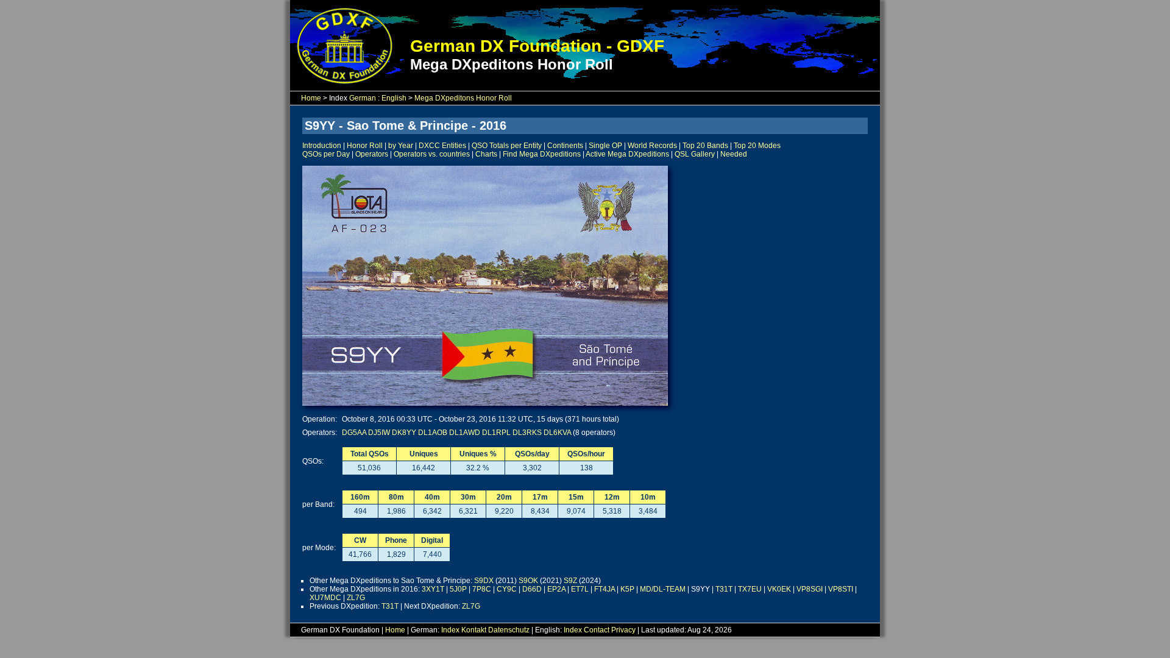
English (393, 98)
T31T (723, 589)
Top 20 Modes (757, 145)
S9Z (570, 580)
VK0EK (779, 589)
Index (450, 630)
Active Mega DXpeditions (627, 154)
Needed (733, 154)
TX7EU (750, 589)
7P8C (481, 589)
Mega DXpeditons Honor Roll (463, 98)
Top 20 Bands (705, 145)
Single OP (605, 145)
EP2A (556, 589)
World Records (652, 145)
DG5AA (354, 432)
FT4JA (604, 589)
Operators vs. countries (432, 154)
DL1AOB (432, 432)
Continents (565, 145)
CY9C (507, 589)
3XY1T (433, 589)
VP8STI (840, 589)
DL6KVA (557, 432)
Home (311, 98)
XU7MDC (325, 597)
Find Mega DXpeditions (542, 154)
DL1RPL (496, 432)
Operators (371, 154)
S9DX (484, 580)
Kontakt (473, 630)
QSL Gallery (695, 154)
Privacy (623, 630)
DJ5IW (379, 432)
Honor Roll (365, 145)
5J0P (458, 589)
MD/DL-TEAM (663, 589)
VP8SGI (809, 589)
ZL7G (356, 597)
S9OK (528, 580)
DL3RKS (527, 432)
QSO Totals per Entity (507, 145)
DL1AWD (464, 432)
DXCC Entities (442, 145)
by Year (400, 145)
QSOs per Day (326, 154)
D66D (532, 589)
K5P (627, 589)
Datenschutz (509, 630)
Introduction (321, 145)
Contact (596, 630)
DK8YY (404, 432)
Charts (486, 154)
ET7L (580, 589)
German (362, 98)
